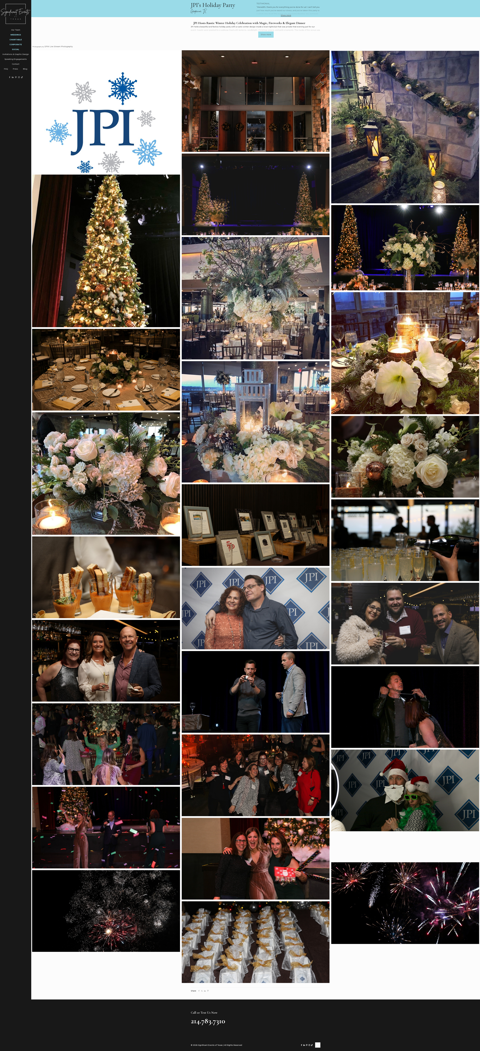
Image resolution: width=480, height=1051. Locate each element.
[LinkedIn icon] (13, 77)
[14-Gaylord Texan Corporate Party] (106, 577)
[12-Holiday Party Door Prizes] (256, 525)
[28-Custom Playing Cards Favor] (256, 942)
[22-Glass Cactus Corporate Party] (256, 775)
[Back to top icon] (317, 1045)
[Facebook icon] (9, 77)
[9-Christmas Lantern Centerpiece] (256, 421)
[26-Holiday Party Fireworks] (405, 903)
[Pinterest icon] (16, 77)
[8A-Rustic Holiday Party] (106, 370)
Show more (286, 15)
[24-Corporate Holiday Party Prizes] (106, 827)
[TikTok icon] (22, 77)
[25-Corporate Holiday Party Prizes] (256, 859)
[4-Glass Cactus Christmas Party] (256, 194)
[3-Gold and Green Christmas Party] (405, 126)
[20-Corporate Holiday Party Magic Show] (405, 707)
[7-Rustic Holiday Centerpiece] (256, 298)
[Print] (106, 111)
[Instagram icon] (19, 77)
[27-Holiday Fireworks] (106, 911)
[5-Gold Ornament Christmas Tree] (106, 251)
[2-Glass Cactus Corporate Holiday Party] (256, 101)
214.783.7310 (208, 1020)
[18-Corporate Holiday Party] (106, 661)
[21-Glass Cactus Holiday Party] (106, 744)
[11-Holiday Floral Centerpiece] (405, 457)
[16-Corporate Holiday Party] (405, 623)
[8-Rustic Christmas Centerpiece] (405, 353)
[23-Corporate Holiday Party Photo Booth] (405, 790)
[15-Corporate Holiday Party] (256, 608)
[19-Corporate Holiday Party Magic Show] (256, 692)
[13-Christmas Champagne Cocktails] (405, 540)
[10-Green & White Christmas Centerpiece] (106, 473)
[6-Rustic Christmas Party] (405, 247)
